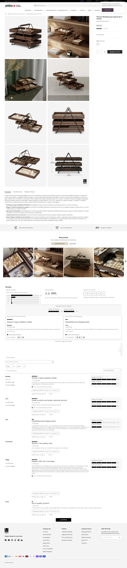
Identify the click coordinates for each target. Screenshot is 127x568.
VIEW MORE (72, 243)
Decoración (38, 10)
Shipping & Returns (86, 531)
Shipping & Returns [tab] (29, 191)
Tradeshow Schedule (67, 531)
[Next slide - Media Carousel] (125, 261)
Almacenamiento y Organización (56, 10)
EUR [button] (82, 1)
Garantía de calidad (67, 540)
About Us (98, 1)
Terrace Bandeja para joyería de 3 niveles (33, 13)
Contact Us (84, 543)
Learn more (107, 10)
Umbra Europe (10, 562)
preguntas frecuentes (67, 534)
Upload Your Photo (59, 243)
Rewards (106, 1)
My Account (84, 540)
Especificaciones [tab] (17, 191)
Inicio (6, 13)
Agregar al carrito (115, 52)
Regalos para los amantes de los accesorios (16, 13)
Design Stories (46, 543)
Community (46, 546)
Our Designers (46, 537)
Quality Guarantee (86, 537)
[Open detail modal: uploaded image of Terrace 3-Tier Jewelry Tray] (79, 263)
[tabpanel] (47, 208)
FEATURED (28, 10)
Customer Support (116, 1)
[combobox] (67, 5)
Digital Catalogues (47, 551)
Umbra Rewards (47, 534)
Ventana (73, 10)
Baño (89, 10)
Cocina (82, 10)
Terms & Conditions (48, 548)
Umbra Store (46, 540)
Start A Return (85, 534)
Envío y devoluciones (67, 537)
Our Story (45, 531)
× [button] (124, 3)
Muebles (97, 10)
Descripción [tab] (8, 191)
